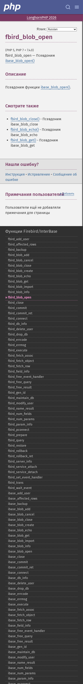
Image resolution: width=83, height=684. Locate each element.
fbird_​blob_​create (20, 271)
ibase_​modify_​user (21, 657)
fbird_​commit (17, 308)
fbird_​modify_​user (20, 403)
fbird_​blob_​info (18, 292)
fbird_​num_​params (21, 419)
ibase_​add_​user (19, 493)
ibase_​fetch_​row (19, 620)
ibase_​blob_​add (19, 509)
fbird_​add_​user (18, 239)
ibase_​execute (18, 604)
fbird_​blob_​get (18, 281)
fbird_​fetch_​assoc (20, 356)
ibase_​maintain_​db (21, 652)
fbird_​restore (17, 446)
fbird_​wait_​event (20, 488)
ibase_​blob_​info (19, 546)
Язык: (41, 29)
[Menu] (76, 7)
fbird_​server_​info (20, 461)
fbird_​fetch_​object (21, 361)
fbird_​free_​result (20, 387)
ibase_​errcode (18, 594)
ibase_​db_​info (18, 578)
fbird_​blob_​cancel (20, 260)
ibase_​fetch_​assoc (21, 610)
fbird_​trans (15, 483)
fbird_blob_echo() (25, 129)
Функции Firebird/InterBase (31, 231)
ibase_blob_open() (20, 61)
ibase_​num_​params (22, 673)
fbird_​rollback (17, 451)
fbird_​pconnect (18, 430)
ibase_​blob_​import (21, 541)
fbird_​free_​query (19, 382)
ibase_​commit (18, 562)
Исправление (39, 174)
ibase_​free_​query (20, 636)
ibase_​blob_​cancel (21, 514)
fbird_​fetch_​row (19, 366)
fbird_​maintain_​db (21, 398)
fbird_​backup (17, 250)
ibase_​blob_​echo (20, 530)
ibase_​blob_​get (18, 536)
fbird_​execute (17, 350)
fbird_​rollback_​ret (20, 456)
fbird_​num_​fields (20, 414)
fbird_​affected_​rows (22, 244)
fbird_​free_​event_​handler (26, 377)
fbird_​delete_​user (20, 329)
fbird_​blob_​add (18, 255)
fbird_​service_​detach (23, 472)
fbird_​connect (17, 318)
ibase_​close (16, 557)
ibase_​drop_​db (18, 588)
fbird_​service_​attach (22, 467)
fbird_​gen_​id (16, 393)
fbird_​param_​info (20, 424)
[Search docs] (68, 7)
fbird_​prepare (17, 435)
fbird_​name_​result (21, 408)
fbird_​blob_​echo (19, 276)
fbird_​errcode (17, 340)
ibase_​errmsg (17, 599)
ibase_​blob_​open (20, 551)
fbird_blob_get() (23, 140)
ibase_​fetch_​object (21, 615)
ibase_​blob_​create (21, 525)
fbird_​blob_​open (19, 297)
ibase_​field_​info (19, 626)
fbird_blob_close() (25, 119)
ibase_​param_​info (20, 678)
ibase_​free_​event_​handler (26, 631)
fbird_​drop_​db (18, 334)
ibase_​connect (18, 573)
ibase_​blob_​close (20, 520)
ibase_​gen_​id (17, 647)
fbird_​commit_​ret (20, 313)
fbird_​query (16, 440)
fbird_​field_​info (18, 371)
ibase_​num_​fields (20, 668)
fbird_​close (16, 303)
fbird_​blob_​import (20, 287)
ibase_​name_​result (21, 663)
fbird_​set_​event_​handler (25, 477)
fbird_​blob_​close (19, 266)
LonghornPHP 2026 (41, 17)
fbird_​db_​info (17, 324)
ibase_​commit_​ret (20, 567)
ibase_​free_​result (20, 641)
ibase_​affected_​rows (22, 498)
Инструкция (15, 174)
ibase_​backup (17, 504)
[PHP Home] (12, 7)
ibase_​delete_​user (21, 583)
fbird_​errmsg (17, 345)
